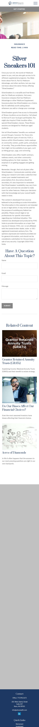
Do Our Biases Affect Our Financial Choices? (18, 408)
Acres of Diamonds (14, 453)
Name (4, 260)
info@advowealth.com (19, 710)
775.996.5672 (22, 698)
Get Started (19, 9)
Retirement (19, 724)
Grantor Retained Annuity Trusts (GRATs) (18, 361)
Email (4, 273)
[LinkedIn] (19, 713)
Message (5, 286)
